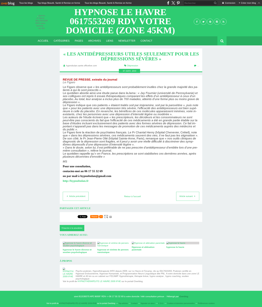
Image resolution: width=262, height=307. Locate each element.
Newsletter (126, 41)
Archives (94, 41)
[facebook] (168, 3)
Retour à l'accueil (132, 196)
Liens (109, 41)
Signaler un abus (148, 303)
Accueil (43, 41)
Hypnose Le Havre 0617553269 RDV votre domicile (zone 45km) (120, 21)
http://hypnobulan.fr (76, 180)
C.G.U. (161, 303)
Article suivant (186, 196)
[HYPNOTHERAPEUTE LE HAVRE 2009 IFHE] (68, 273)
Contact (146, 41)
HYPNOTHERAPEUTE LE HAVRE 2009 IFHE (99, 281)
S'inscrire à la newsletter (72, 228)
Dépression (132, 65)
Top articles (123, 303)
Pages (79, 41)
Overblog (183, 296)
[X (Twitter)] (173, 3)
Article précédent (77, 196)
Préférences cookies (206, 303)
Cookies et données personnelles (181, 303)
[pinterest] (178, 3)
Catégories (62, 41)
